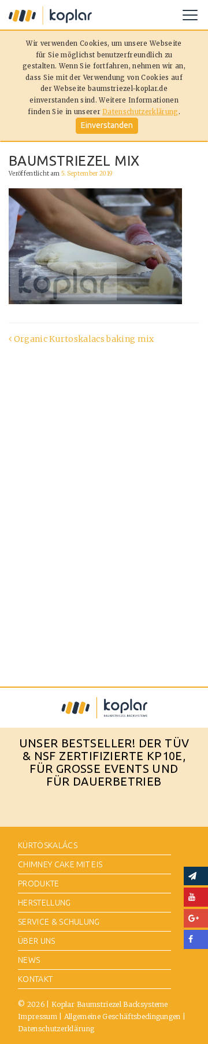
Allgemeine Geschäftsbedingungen (122, 1016)
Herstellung (44, 902)
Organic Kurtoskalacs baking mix (83, 339)
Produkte (39, 883)
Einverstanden (107, 125)
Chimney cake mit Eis (60, 864)
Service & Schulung (59, 921)
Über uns (36, 941)
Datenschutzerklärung (140, 112)
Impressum (37, 1016)
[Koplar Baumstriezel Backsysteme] (50, 15)
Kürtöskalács (47, 845)
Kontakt (35, 979)
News (29, 960)
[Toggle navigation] (190, 15)
